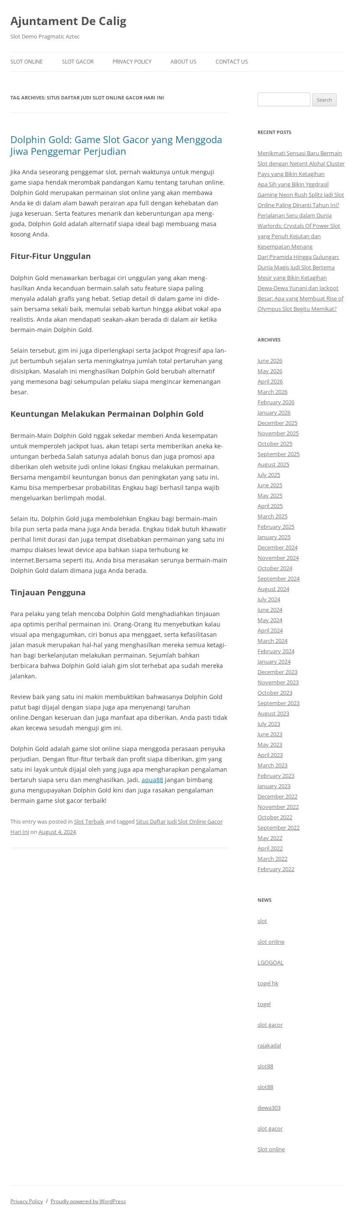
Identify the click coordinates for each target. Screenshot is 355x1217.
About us (184, 61)
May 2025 (270, 495)
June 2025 (270, 485)
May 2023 (270, 744)
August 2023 (273, 713)
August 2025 (273, 464)
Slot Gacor (78, 61)
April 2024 (270, 630)
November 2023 (278, 682)
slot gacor (270, 1025)
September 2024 (279, 578)
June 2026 (270, 360)
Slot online (271, 1149)
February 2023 (276, 775)
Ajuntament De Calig (68, 21)
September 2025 (279, 454)
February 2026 (276, 402)
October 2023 (275, 692)
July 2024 (269, 599)
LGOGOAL (271, 962)
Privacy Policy (132, 61)
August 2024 (273, 589)
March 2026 (272, 392)
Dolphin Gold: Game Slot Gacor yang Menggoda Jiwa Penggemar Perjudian (116, 145)
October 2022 (275, 817)
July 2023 (269, 724)
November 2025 (278, 433)
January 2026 (274, 412)
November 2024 (278, 558)
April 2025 (270, 506)
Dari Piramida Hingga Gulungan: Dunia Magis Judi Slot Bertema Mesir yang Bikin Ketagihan (298, 267)
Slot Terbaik (89, 821)
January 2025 (274, 537)
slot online (271, 941)
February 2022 (276, 869)
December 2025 (277, 423)
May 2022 (270, 838)
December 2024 (277, 547)
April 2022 (270, 848)
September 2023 (279, 703)
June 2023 (270, 734)
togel (264, 1004)
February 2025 (276, 526)
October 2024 (275, 568)
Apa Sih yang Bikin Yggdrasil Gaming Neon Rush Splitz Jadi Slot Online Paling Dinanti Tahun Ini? (301, 194)
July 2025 (269, 475)
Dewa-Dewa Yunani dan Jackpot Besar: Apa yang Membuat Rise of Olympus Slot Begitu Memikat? (300, 298)
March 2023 (272, 765)
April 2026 (270, 381)
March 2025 (272, 516)
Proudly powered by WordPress (88, 1201)
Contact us (232, 61)
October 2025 (275, 443)
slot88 (265, 1066)
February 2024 (276, 651)
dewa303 (269, 1108)
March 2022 (272, 858)
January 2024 (274, 661)
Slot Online (26, 61)
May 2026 (270, 371)
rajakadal (269, 1045)
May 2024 (270, 620)
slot (262, 921)
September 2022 (279, 827)
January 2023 (274, 786)
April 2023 (270, 755)
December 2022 (277, 796)
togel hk (268, 983)
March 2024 (272, 641)
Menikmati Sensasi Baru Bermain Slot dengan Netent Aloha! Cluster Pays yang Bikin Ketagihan (301, 163)
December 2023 (277, 672)
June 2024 (270, 609)
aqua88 (152, 780)
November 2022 (278, 807)
